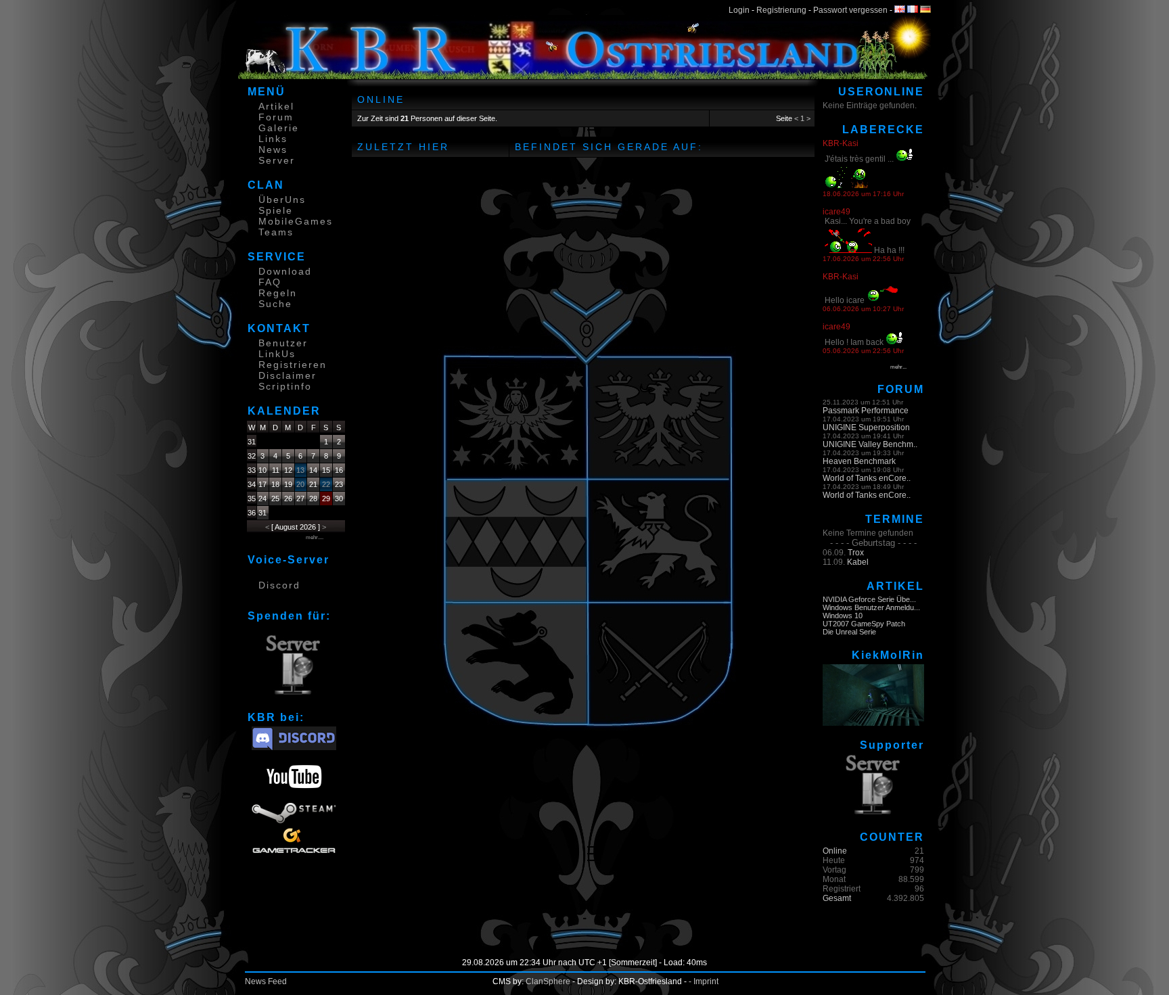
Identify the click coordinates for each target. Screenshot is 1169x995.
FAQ (269, 282)
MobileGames (295, 221)
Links (273, 138)
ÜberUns (282, 199)
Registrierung (781, 10)
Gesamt (837, 898)
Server (276, 160)
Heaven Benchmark (859, 461)
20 (300, 484)
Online (835, 851)
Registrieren (292, 364)
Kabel (858, 562)
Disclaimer (287, 375)
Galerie (278, 127)
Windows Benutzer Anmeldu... (871, 607)
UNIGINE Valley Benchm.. (870, 444)
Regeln (277, 292)
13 (300, 470)
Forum (276, 117)
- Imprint (703, 981)
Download (285, 271)
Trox (856, 552)
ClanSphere (548, 981)
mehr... (898, 367)
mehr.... (314, 537)
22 (326, 484)
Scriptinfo (285, 386)
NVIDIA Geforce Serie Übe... (869, 599)
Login (739, 10)
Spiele (275, 210)
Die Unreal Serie (849, 632)
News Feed (266, 981)
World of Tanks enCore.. (867, 478)
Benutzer (283, 343)
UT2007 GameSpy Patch (864, 624)
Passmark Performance (866, 410)
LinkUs (277, 353)
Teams (276, 232)
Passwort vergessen (850, 10)
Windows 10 (843, 615)
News (273, 149)
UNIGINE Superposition (866, 427)
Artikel (276, 106)
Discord (279, 585)
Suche (275, 303)
